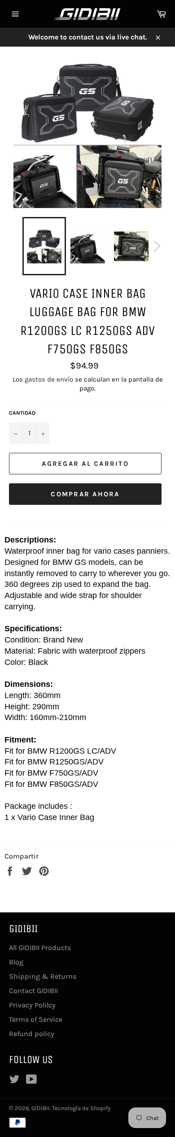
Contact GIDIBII (33, 990)
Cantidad (22, 413)
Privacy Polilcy (32, 1005)
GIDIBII (40, 1108)
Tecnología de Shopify (81, 1108)
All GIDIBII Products (40, 947)
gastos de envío (49, 379)
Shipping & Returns (42, 976)
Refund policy (31, 1033)
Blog (16, 962)
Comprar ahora (85, 494)
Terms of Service (35, 1019)
